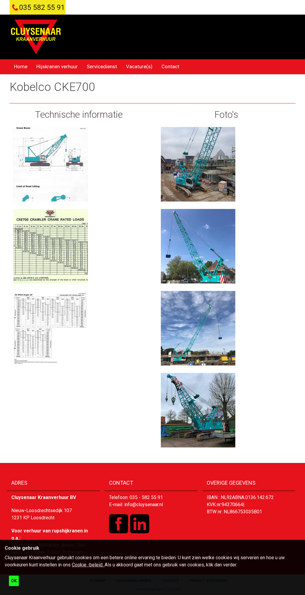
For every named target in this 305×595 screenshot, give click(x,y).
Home (20, 66)
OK (14, 580)
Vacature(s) (139, 66)
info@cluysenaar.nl (143, 504)
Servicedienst (102, 66)
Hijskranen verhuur (57, 66)
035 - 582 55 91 (146, 497)
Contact (170, 66)
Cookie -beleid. (88, 565)
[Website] (36, 36)
